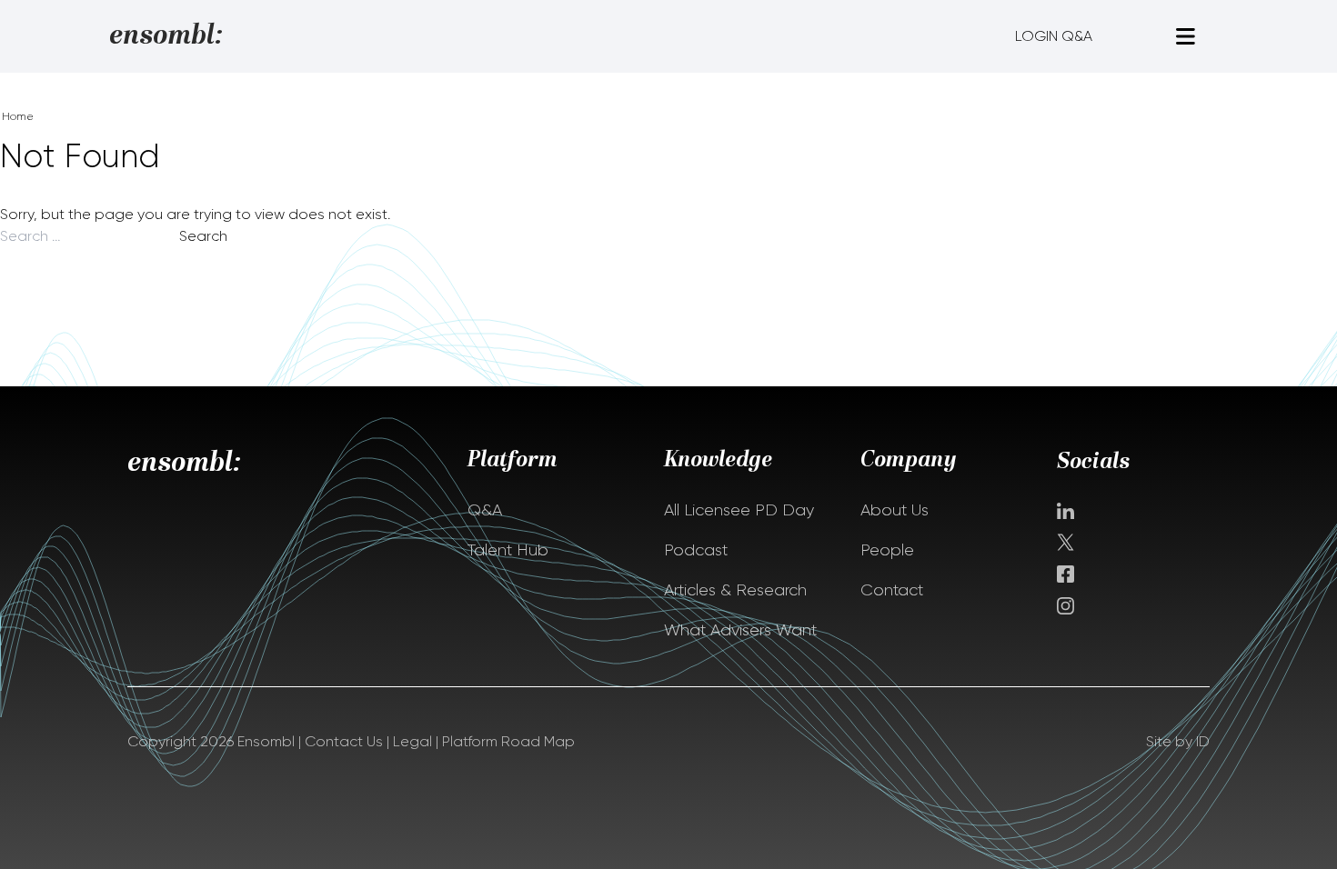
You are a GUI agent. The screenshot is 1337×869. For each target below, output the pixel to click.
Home (18, 116)
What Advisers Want (740, 630)
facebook (1065, 574)
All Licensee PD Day (739, 510)
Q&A (484, 510)
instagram (1065, 605)
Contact (891, 590)
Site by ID (1178, 741)
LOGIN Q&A (1053, 36)
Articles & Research (735, 590)
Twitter (1067, 542)
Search (203, 236)
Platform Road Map (508, 741)
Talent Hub (507, 550)
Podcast (696, 550)
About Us (894, 510)
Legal (412, 741)
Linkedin (1065, 511)
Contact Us (344, 741)
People (887, 550)
